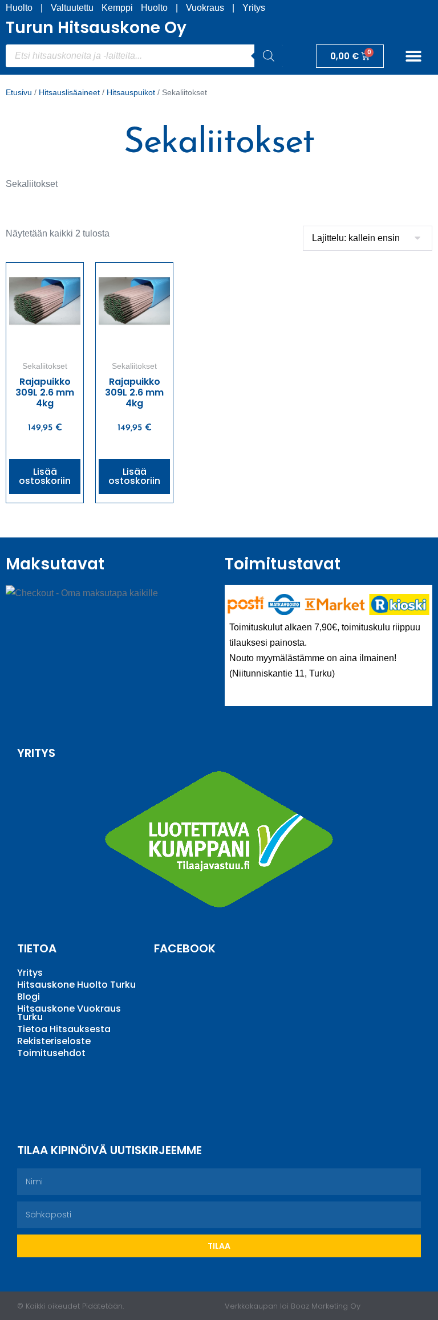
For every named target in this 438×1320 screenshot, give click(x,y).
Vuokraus (205, 8)
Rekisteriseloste (54, 1041)
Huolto (19, 8)
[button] (414, 56)
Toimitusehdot (51, 1053)
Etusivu (19, 92)
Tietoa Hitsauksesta (64, 1029)
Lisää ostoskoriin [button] (45, 476)
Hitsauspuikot (131, 92)
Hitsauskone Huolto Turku (76, 985)
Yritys (253, 8)
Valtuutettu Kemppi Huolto (109, 8)
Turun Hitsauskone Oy (96, 28)
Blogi (28, 997)
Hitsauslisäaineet (69, 92)
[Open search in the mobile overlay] (144, 55)
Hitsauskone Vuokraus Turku (69, 1013)
